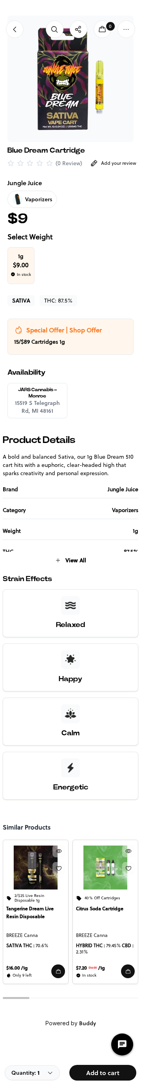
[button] (58, 971)
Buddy (87, 1023)
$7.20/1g (90, 968)
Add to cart (102, 1072)
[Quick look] (58, 851)
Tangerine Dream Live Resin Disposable (30, 912)
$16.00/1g (17, 968)
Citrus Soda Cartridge (99, 908)
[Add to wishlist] (58, 868)
